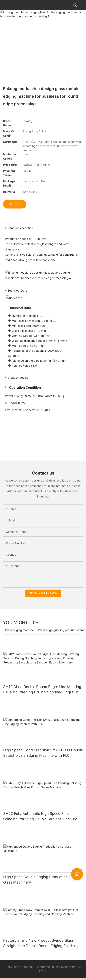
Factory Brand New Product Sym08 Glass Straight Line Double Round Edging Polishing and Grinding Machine (41, 943)
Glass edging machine (19, 630)
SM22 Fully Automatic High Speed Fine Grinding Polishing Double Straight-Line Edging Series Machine (43, 816)
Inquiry (14, 204)
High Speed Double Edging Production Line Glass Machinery (39, 879)
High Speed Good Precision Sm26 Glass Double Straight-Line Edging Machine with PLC (43, 753)
